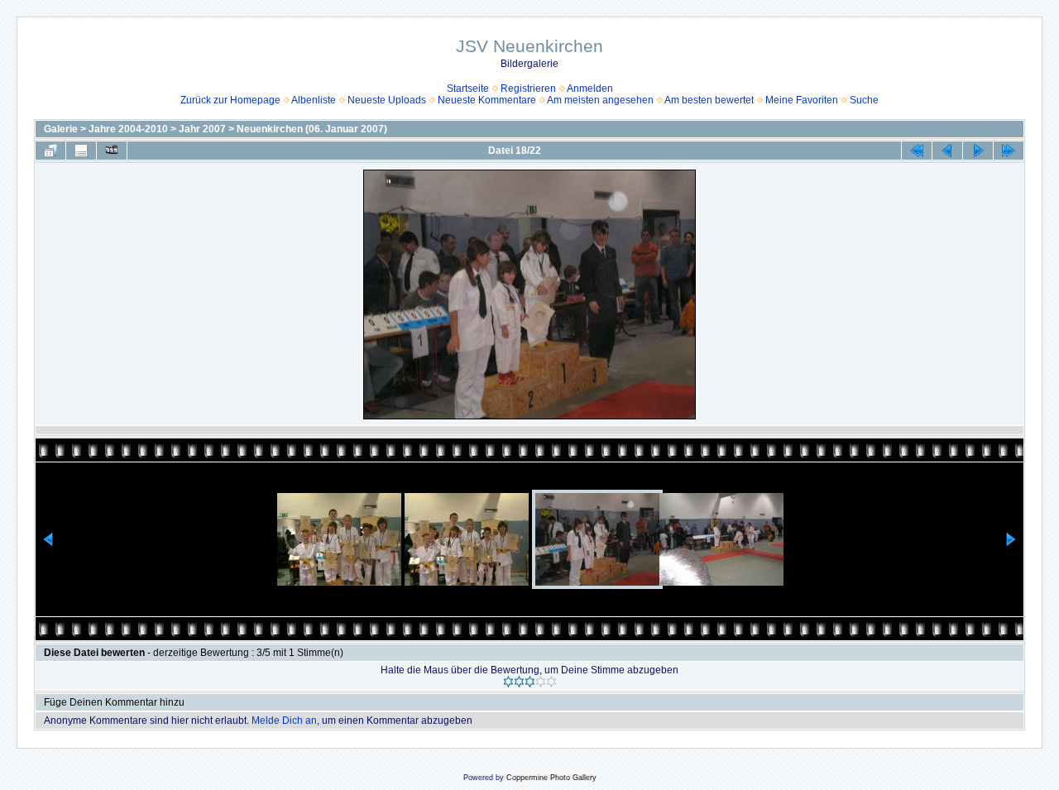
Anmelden (590, 88)
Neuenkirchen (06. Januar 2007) (312, 129)
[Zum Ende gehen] (1008, 150)
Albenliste (313, 100)
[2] (519, 681)
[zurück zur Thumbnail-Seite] (50, 150)
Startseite (468, 88)
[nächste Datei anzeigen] (978, 150)
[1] (508, 681)
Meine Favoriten (801, 100)
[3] (530, 681)
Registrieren (528, 88)
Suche (864, 100)
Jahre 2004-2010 (128, 129)
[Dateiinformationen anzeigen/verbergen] (81, 150)
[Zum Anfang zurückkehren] (917, 150)
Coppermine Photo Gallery (551, 777)
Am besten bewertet (709, 100)
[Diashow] (112, 150)
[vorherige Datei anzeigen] (947, 150)
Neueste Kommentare (487, 100)
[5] (551, 681)
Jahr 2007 (202, 129)
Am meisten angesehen (600, 100)
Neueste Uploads (386, 100)
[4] (540, 681)
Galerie (61, 129)
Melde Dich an (284, 720)
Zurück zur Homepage (230, 100)
